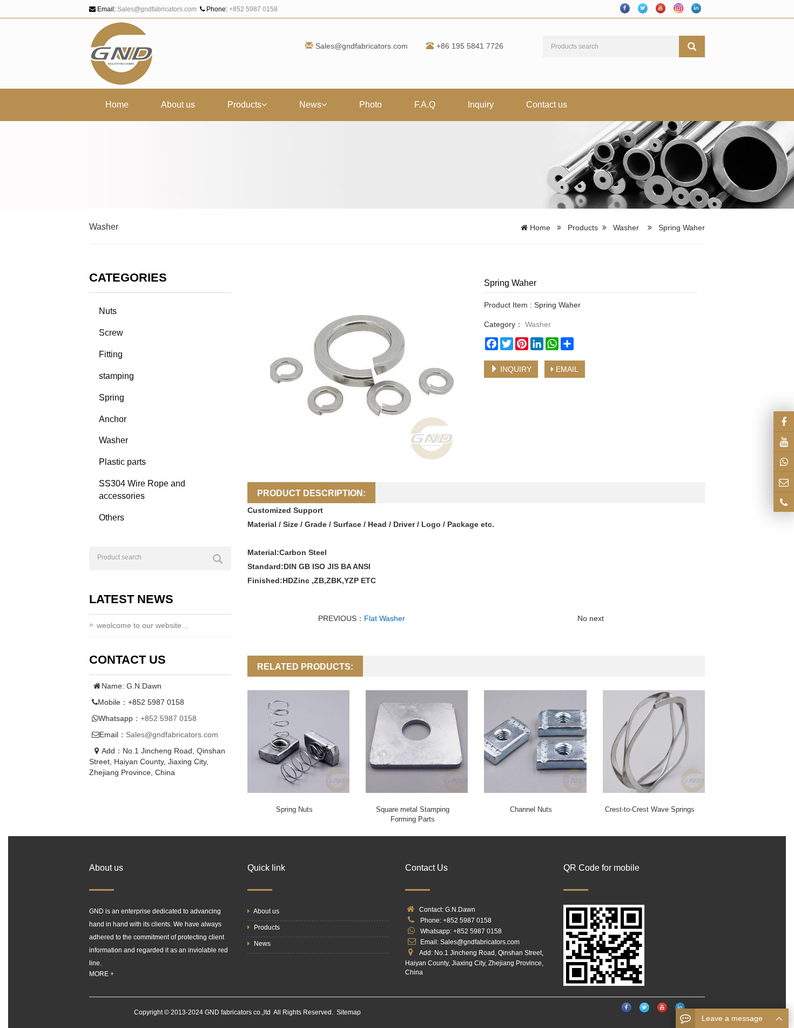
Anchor (112, 419)
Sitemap (349, 1012)
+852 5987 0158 (253, 9)
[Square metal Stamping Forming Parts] (417, 741)
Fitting (111, 354)
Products (244, 104)
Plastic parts (122, 461)
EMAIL (566, 369)
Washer (103, 226)
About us (178, 104)
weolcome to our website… (143, 625)
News (310, 104)
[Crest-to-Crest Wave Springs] (654, 741)
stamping (116, 376)
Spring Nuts (294, 809)
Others (111, 517)
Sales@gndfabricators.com (157, 9)
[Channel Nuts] (535, 741)
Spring (111, 397)
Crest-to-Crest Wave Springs (650, 809)
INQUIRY (514, 369)
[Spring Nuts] (298, 741)
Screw (111, 332)
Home (117, 104)
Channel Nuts (531, 809)
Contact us (546, 104)
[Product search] (217, 559)
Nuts (108, 311)
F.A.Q (424, 104)
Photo (370, 104)
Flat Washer (384, 618)
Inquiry (481, 104)
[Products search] (692, 46)
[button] (264, 104)
